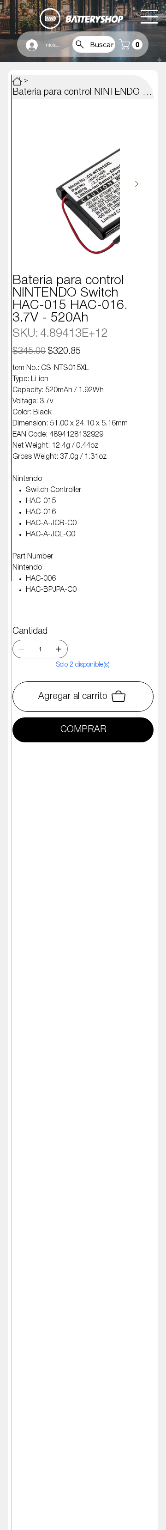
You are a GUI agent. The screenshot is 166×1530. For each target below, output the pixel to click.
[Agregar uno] (58, 649)
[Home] (17, 81)
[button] (132, 44)
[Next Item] (136, 183)
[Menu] (149, 16)
